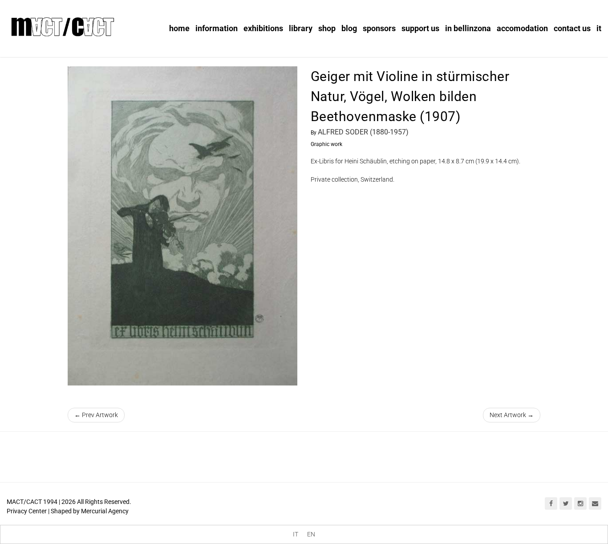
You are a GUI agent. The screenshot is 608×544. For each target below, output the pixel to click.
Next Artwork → (512, 414)
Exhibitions (263, 28)
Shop (327, 28)
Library (300, 28)
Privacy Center (27, 511)
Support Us (420, 28)
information (216, 28)
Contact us (572, 28)
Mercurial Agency (105, 511)
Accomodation (522, 28)
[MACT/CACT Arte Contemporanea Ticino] (62, 25)
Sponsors (379, 28)
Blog (349, 28)
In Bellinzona (468, 28)
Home (179, 28)
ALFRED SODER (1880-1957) (363, 132)
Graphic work (326, 144)
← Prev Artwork (96, 414)
